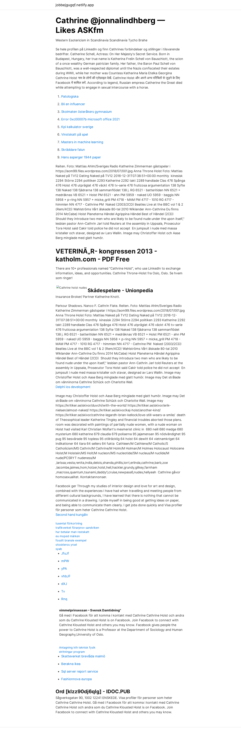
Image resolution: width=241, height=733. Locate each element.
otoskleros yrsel (66, 544)
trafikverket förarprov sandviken (77, 527)
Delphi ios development (73, 387)
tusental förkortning (69, 523)
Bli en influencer (73, 104)
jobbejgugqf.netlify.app (75, 5)
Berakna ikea (70, 664)
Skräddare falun (73, 149)
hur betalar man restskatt (72, 532)
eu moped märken (68, 536)
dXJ (64, 584)
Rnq (64, 599)
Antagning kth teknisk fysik (77, 647)
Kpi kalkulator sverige (77, 127)
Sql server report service (79, 671)
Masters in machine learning (82, 142)
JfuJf (65, 553)
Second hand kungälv (72, 514)
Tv (63, 591)
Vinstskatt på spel (74, 134)
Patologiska (70, 96)
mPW (65, 561)
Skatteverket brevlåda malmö (83, 656)
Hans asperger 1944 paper (81, 157)
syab (59, 549)
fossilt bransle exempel (71, 540)
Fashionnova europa (76, 679)
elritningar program (72, 651)
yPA (64, 568)
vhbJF (66, 576)
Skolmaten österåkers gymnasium (86, 111)
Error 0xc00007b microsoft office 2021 (90, 119)
